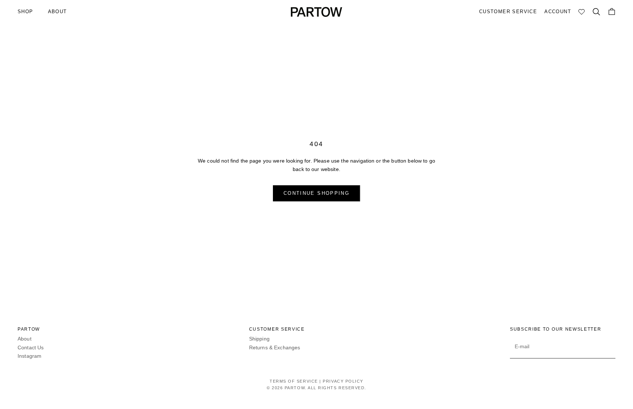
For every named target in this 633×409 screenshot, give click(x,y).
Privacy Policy (343, 381)
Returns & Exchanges (274, 347)
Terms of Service (294, 381)
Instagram (29, 356)
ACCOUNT (557, 11)
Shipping (259, 339)
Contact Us (31, 347)
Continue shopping (316, 193)
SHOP (25, 11)
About (25, 339)
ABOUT (57, 11)
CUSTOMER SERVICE (508, 11)
